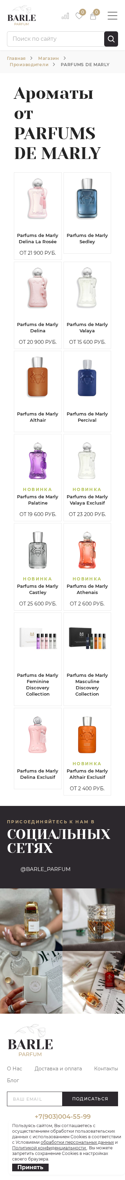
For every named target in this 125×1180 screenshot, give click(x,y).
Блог (13, 1080)
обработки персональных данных (77, 1142)
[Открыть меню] (112, 15)
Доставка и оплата (58, 1069)
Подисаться (90, 1098)
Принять (30, 1167)
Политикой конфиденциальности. (49, 1147)
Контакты (106, 1069)
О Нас (14, 1069)
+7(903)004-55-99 (63, 1116)
